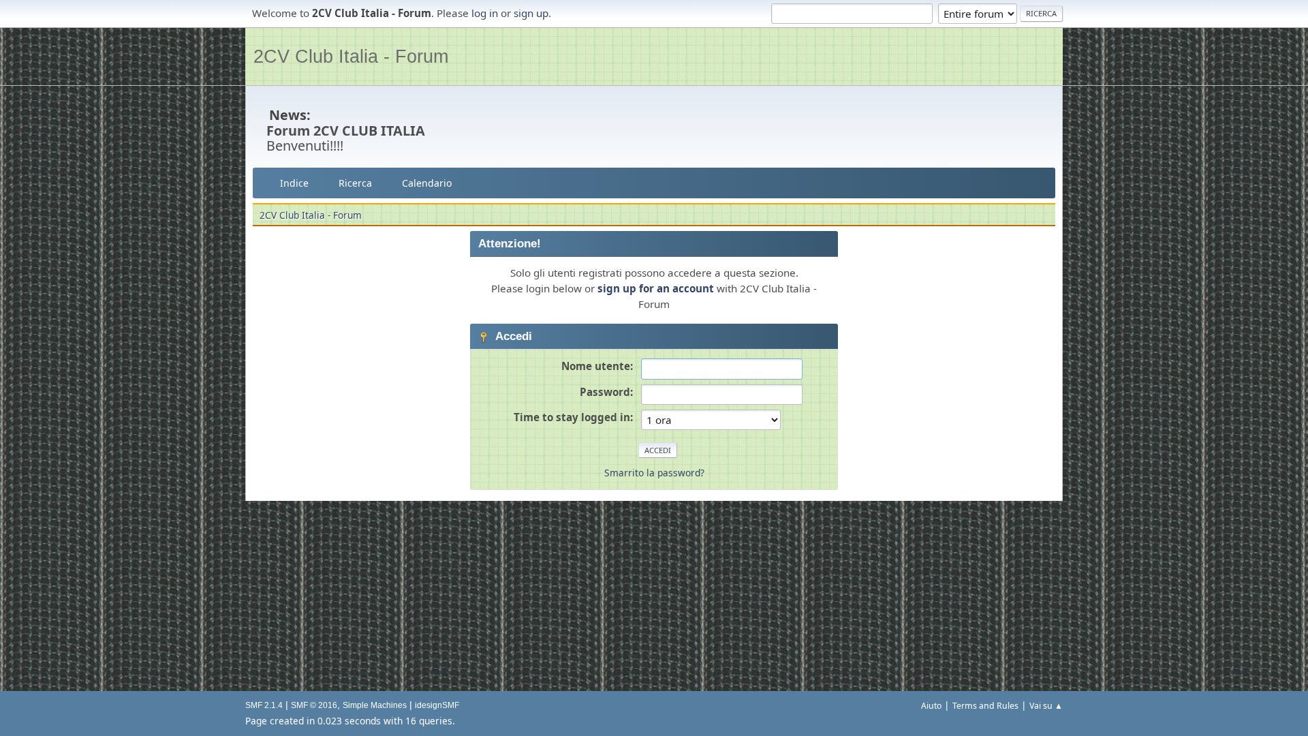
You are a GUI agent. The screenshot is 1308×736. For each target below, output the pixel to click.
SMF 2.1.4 (264, 705)
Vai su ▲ (1046, 705)
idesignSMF (437, 705)
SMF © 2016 (314, 705)
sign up (531, 13)
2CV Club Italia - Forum (350, 56)
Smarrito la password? (654, 472)
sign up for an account (655, 288)
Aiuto (931, 705)
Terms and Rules (985, 705)
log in (484, 13)
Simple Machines (375, 705)
